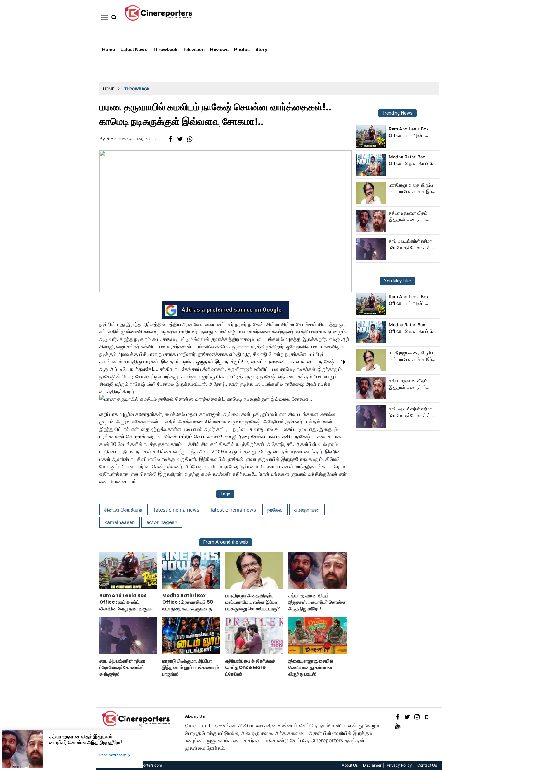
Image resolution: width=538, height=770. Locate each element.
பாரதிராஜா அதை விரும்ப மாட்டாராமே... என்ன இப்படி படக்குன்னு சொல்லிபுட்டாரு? (413, 188)
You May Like (397, 281)
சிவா (112, 138)
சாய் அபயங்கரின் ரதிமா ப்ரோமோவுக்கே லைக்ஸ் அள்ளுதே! (410, 244)
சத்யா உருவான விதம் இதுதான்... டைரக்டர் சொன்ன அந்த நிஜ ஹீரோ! (412, 216)
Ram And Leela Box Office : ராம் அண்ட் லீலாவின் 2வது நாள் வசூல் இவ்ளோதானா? (413, 132)
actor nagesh (161, 522)
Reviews (219, 49)
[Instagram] (417, 716)
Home (108, 49)
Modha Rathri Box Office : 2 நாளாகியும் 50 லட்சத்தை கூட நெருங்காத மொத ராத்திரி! (413, 160)
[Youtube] (398, 726)
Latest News (133, 49)
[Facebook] (398, 716)
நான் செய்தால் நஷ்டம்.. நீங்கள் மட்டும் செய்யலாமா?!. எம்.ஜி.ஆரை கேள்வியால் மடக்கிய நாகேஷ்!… (215, 436)
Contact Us (427, 765)
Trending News (397, 113)
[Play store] (427, 716)
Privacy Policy (399, 765)
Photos (242, 49)
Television (194, 49)
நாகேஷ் (275, 510)
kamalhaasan (119, 522)
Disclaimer (372, 765)
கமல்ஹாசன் (307, 510)
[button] (103, 17)
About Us (195, 716)
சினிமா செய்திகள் (123, 510)
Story (261, 49)
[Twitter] (407, 716)
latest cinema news (176, 510)
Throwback (165, 49)
